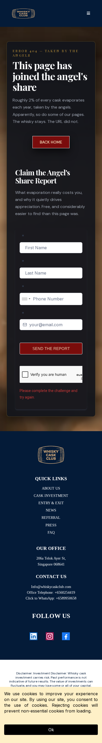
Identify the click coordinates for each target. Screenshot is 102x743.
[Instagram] (50, 636)
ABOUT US (51, 488)
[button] (87, 13)
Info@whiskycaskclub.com (51, 587)
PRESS (51, 525)
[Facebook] (66, 636)
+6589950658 (66, 598)
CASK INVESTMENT (51, 496)
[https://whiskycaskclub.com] (51, 454)
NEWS (51, 510)
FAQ (51, 532)
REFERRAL (51, 518)
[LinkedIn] (33, 636)
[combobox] (26, 299)
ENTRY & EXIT (51, 503)
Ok (51, 729)
